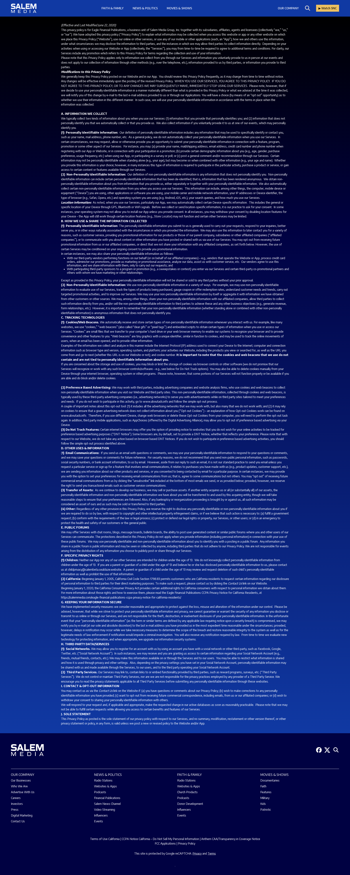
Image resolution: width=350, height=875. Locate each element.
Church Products (187, 792)
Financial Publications (107, 798)
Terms (212, 853)
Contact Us (18, 821)
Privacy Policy (186, 843)
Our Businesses (21, 780)
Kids (263, 804)
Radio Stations (103, 780)
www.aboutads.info (155, 401)
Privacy (197, 853)
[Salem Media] (23, 8)
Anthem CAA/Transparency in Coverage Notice (230, 839)
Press (14, 809)
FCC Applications (165, 843)
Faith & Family (113, 8)
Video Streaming (104, 809)
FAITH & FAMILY (189, 774)
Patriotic (265, 809)
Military (264, 798)
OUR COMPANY (22, 774)
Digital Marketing (21, 815)
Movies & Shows (179, 8)
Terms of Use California (105, 839)
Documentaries (269, 780)
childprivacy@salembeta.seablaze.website (94, 569)
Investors (17, 804)
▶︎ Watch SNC (327, 8)
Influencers (101, 815)
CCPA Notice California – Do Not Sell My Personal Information (160, 839)
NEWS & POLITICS (108, 774)
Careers (16, 798)
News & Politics (145, 8)
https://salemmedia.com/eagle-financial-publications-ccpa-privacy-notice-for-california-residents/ (121, 597)
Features (265, 792)
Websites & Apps (105, 786)
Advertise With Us (22, 792)
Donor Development (190, 804)
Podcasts (100, 792)
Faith (263, 786)
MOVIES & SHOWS (274, 774)
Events (98, 821)
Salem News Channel (107, 804)
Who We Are (19, 786)
